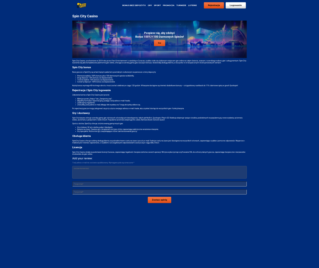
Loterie (192, 5)
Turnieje (181, 5)
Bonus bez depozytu (134, 5)
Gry (150, 5)
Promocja (168, 5)
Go (159, 43)
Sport (157, 5)
